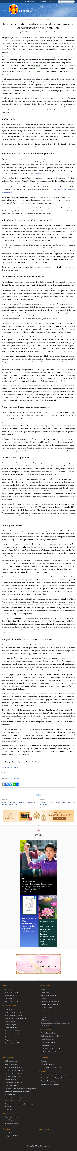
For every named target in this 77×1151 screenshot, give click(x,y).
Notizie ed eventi (9, 1005)
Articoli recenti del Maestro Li (51, 1067)
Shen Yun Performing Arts (13, 1031)
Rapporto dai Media (11, 1040)
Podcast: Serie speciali (48, 1081)
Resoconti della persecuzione (50, 1005)
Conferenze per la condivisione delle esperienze (20, 1089)
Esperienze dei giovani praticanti (15, 1073)
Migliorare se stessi (46, 19)
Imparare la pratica (11, 995)
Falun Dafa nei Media (12, 1034)
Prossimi (42, 799)
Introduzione (9, 989)
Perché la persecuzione (48, 995)
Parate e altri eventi (11, 1009)
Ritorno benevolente (47, 1039)
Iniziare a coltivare (11, 1061)
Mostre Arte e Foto (11, 1028)
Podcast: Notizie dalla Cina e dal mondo (54, 1075)
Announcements (10, 1095)
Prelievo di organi (47, 1008)
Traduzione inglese (8, 773)
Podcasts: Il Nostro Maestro (50, 1084)
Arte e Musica (9, 1120)
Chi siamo (7, 1129)
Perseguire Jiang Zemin (48, 1051)
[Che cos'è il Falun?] (13, 10)
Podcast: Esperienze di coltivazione (52, 1078)
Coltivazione (34, 19)
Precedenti (5, 799)
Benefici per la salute (12, 992)
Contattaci (8, 1133)
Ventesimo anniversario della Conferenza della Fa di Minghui (21, 1105)
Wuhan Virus (45, 1020)
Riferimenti (44, 1057)
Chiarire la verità (10, 1079)
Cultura (6, 1113)
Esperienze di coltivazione (13, 1082)
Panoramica (45, 992)
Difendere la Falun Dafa (13, 1076)
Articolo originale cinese (10, 767)
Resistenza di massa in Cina (50, 1036)
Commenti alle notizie (12, 1043)
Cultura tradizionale (11, 1117)
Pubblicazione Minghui (30, 1)
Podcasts (43, 1071)
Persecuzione (45, 985)
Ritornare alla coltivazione (13, 1067)
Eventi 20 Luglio (10, 1025)
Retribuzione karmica (48, 1042)
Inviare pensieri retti (11, 1064)
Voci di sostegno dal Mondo (14, 1015)
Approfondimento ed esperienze (15, 1098)
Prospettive (8, 1109)
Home (27, 19)
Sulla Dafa (7, 985)
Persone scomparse (47, 1014)
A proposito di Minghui (12, 1136)
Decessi (43, 998)
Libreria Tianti (42, 1)
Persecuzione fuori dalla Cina (50, 1001)
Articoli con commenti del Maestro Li (17, 1092)
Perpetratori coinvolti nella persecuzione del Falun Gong (55, 1024)
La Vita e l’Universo (11, 1123)
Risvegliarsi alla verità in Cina (50, 1048)
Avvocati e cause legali (48, 1033)
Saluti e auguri (9, 1037)
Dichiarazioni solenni (48, 1045)
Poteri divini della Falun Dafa (14, 1070)
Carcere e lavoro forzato (49, 1011)
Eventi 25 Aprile (10, 1021)
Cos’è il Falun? (9, 998)
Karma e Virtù (45, 1029)
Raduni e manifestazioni (13, 1012)
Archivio (7, 1139)
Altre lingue (52, 1)
